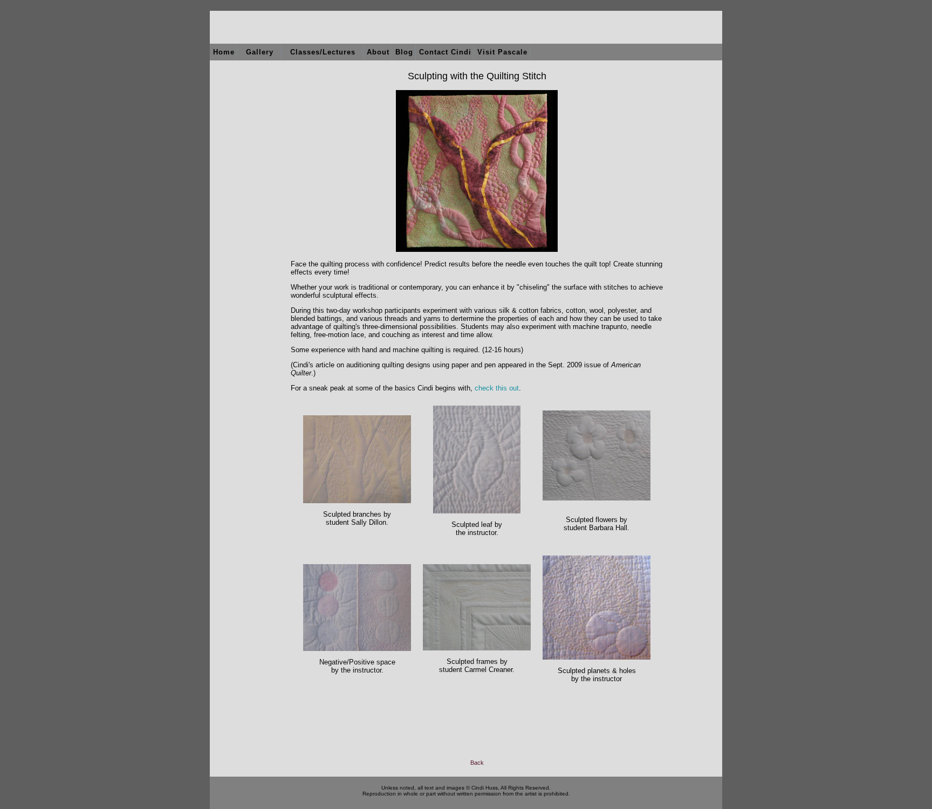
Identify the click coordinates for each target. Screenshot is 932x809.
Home (224, 52)
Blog (404, 52)
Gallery (259, 52)
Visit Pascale (502, 52)
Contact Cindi (445, 52)
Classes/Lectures (322, 52)
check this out (497, 388)
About (378, 52)
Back (477, 762)
